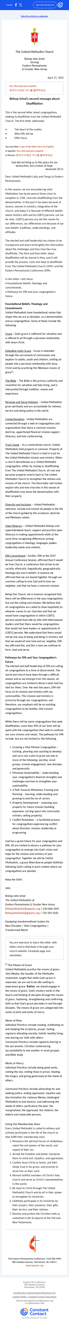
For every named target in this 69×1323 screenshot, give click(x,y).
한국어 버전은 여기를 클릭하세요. (27, 90)
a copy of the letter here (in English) (35, 146)
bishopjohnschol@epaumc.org (38, 1301)
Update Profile (19, 1297)
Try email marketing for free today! (34, 1318)
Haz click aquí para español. (23, 86)
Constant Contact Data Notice (42, 1297)
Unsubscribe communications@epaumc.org (34, 1293)
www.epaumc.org (35, 1265)
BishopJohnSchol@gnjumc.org (22, 913)
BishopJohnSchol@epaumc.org (22, 908)
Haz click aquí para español (29, 151)
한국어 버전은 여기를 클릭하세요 (34, 155)
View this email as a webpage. (34, 16)
